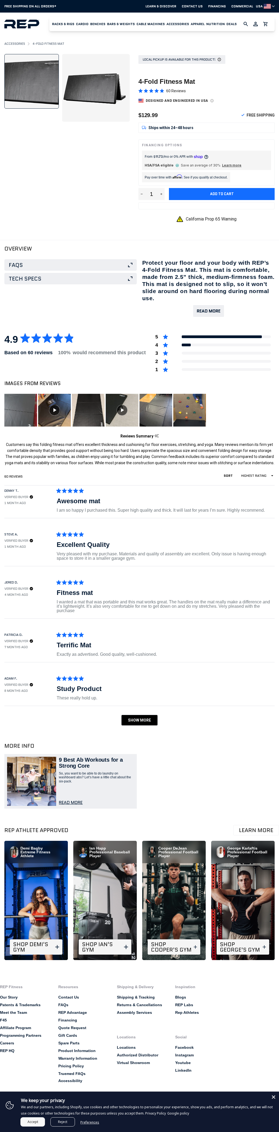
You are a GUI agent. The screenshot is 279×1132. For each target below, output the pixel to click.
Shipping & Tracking (136, 997)
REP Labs (184, 1005)
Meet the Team (13, 1012)
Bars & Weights (121, 24)
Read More (208, 311)
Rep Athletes (187, 1012)
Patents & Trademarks (20, 1005)
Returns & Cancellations (139, 1005)
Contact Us (192, 6)
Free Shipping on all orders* (30, 6)
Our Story (9, 997)
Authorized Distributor (137, 1055)
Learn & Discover (160, 6)
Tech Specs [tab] (25, 278)
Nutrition (215, 24)
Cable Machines (151, 24)
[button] (63, 24)
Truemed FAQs (72, 1073)
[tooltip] (156, 436)
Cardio (82, 24)
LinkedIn (183, 1070)
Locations (126, 1047)
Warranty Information (77, 1058)
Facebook (184, 1047)
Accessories (177, 24)
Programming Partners (20, 1035)
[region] (105, 410)
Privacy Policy (155, 1113)
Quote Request (72, 1028)
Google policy (178, 1113)
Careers (7, 1043)
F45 (3, 1020)
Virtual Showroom (133, 1062)
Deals (231, 24)
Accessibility (70, 1081)
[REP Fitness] (26, 24)
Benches (97, 24)
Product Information (77, 1050)
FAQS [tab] (16, 265)
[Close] (273, 1097)
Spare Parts (69, 1043)
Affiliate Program (15, 1028)
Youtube (183, 1062)
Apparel (198, 24)
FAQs (63, 1005)
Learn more (231, 165)
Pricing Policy (71, 1066)
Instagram (184, 1055)
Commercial (242, 6)
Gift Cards (67, 1035)
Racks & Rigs (63, 24)
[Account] (255, 24)
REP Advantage (72, 1012)
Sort (228, 475)
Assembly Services (134, 1012)
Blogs (180, 997)
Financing (217, 6)
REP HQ (7, 1050)
